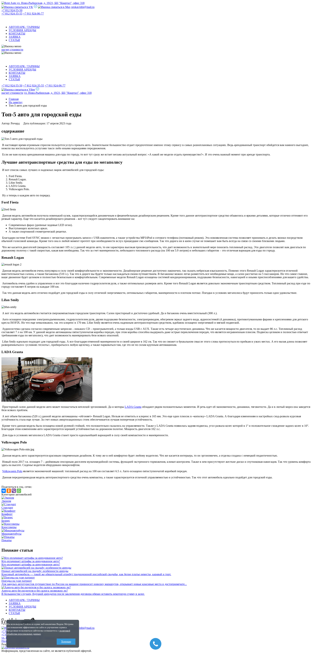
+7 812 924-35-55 (11, 13)
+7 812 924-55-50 (11, 10)
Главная (14, 99)
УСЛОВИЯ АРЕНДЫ (22, 30)
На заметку (16, 102)
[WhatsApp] (19, 491)
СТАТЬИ (14, 40)
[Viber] (14, 491)
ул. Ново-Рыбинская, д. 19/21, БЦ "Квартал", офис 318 (50, 3)
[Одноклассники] (9, 491)
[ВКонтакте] (3, 491)
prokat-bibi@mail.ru (82, 7)
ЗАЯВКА (15, 36)
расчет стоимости (12, 49)
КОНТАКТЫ (17, 33)
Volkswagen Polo (12, 471)
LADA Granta (133, 406)
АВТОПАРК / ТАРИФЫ (24, 27)
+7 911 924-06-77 (33, 13)
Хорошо (66, 641)
